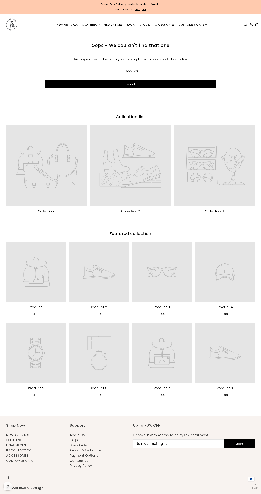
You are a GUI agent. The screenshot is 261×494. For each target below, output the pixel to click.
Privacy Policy (81, 465)
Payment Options (84, 455)
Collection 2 (130, 211)
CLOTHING (14, 440)
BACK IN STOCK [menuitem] (138, 24)
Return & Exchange (85, 450)
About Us (77, 435)
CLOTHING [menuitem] (89, 24)
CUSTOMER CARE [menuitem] (191, 24)
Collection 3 (214, 211)
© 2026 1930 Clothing (23, 487)
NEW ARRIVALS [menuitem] (67, 24)
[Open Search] (245, 24)
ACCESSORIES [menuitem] (164, 24)
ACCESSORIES (17, 455)
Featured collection (130, 233)
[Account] (251, 24)
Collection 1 (47, 211)
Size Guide (78, 445)
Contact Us (79, 460)
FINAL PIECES (16, 445)
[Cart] (256, 24)
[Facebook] (8, 477)
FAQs (74, 440)
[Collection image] (46, 165)
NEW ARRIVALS (17, 435)
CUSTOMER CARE (20, 460)
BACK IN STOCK (18, 450)
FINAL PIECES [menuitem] (113, 24)
